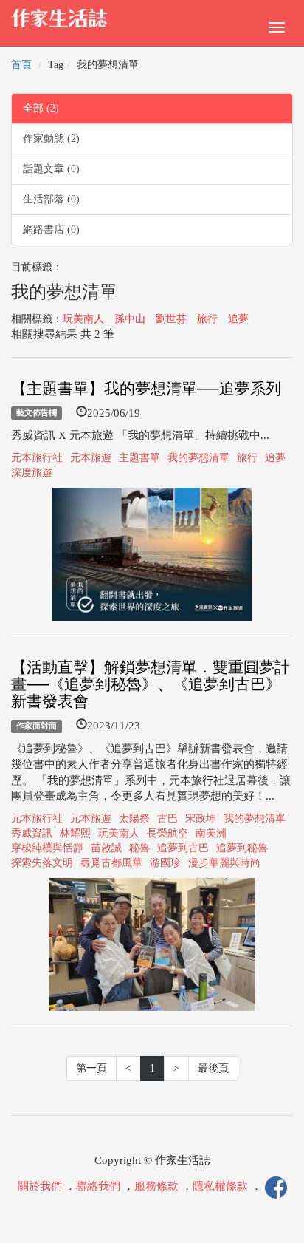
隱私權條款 (220, 1186)
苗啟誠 (106, 848)
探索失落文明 (42, 862)
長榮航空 (167, 833)
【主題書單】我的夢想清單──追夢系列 (146, 389)
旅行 (207, 318)
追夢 (238, 318)
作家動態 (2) (51, 138)
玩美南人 (83, 318)
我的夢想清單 (198, 457)
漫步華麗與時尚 (224, 862)
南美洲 (211, 833)
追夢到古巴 (183, 848)
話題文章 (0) (51, 168)
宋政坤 (200, 818)
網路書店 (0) (51, 229)
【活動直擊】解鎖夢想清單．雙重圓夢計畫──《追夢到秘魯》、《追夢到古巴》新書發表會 (150, 684)
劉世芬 (171, 318)
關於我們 (40, 1186)
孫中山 (129, 318)
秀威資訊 (31, 833)
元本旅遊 (90, 457)
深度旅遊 (31, 472)
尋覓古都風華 (111, 862)
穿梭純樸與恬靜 (47, 848)
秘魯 (139, 848)
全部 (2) (41, 108)
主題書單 (139, 457)
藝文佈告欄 (36, 413)
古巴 (167, 818)
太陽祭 (134, 818)
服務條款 (156, 1186)
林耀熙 (75, 833)
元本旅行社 (37, 457)
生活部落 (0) (51, 199)
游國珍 (165, 862)
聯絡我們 (98, 1186)
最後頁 (213, 1068)
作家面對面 (36, 725)
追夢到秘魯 (242, 848)
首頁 (21, 64)
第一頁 (91, 1068)
